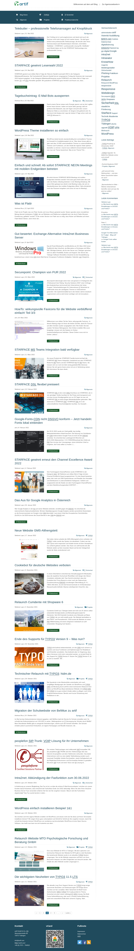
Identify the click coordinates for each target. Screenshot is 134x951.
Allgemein (23, 20)
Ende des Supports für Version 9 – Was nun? (50, 639)
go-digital (105, 51)
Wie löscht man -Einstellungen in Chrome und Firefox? (109, 206)
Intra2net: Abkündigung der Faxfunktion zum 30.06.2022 (52, 777)
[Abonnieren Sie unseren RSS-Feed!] (89, 942)
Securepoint (105, 96)
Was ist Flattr (23, 203)
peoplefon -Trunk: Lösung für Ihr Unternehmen (52, 741)
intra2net (105, 54)
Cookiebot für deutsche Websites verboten (43, 565)
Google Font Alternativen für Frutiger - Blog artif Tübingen (109, 235)
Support (114, 113)
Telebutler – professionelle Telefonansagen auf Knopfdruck (53, 28)
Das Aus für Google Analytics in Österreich (42, 500)
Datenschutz (106, 42)
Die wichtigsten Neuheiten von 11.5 (46, 876)
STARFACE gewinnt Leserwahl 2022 (39, 65)
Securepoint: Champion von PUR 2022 (40, 272)
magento (104, 65)
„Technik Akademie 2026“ (109, 164)
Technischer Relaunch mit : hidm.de (43, 673)
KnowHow (107, 61)
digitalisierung (107, 45)
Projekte (46, 20)
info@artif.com (19, 940)
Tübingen (106, 123)
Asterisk (105, 35)
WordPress (107, 133)
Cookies (115, 39)
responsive (106, 86)
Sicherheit (107, 102)
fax (118, 48)
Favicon (113, 48)
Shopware (110, 99)
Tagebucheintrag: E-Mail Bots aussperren (42, 95)
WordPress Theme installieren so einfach (41, 130)
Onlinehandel (106, 70)
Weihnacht (105, 130)
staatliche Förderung (106, 108)
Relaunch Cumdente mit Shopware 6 (39, 602)
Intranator (106, 58)
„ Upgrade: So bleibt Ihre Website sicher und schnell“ (109, 155)
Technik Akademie (109, 116)
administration (106, 32)
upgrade (104, 128)
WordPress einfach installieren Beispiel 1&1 (43, 808)
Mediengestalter (108, 68)
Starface (106, 112)
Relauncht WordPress (109, 83)
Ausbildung (114, 35)
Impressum (81, 931)
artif (114, 32)
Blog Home (23, 15)
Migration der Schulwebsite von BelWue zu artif (46, 710)
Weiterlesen (54, 57)
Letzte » (68, 913)
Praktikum (114, 73)
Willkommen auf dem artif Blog (85, 4)
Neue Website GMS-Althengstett (36, 530)
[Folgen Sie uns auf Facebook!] (84, 942)
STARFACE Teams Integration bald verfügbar (47, 349)
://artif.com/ (20, 943)
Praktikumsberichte (71, 20)
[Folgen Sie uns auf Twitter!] (79, 942)
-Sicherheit (69, 15)
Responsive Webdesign (108, 91)
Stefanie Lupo (106, 202)
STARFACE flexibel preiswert (37, 384)
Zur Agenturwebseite (110, 4)
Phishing (105, 73)
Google (113, 51)
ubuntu (113, 124)
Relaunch (106, 80)
